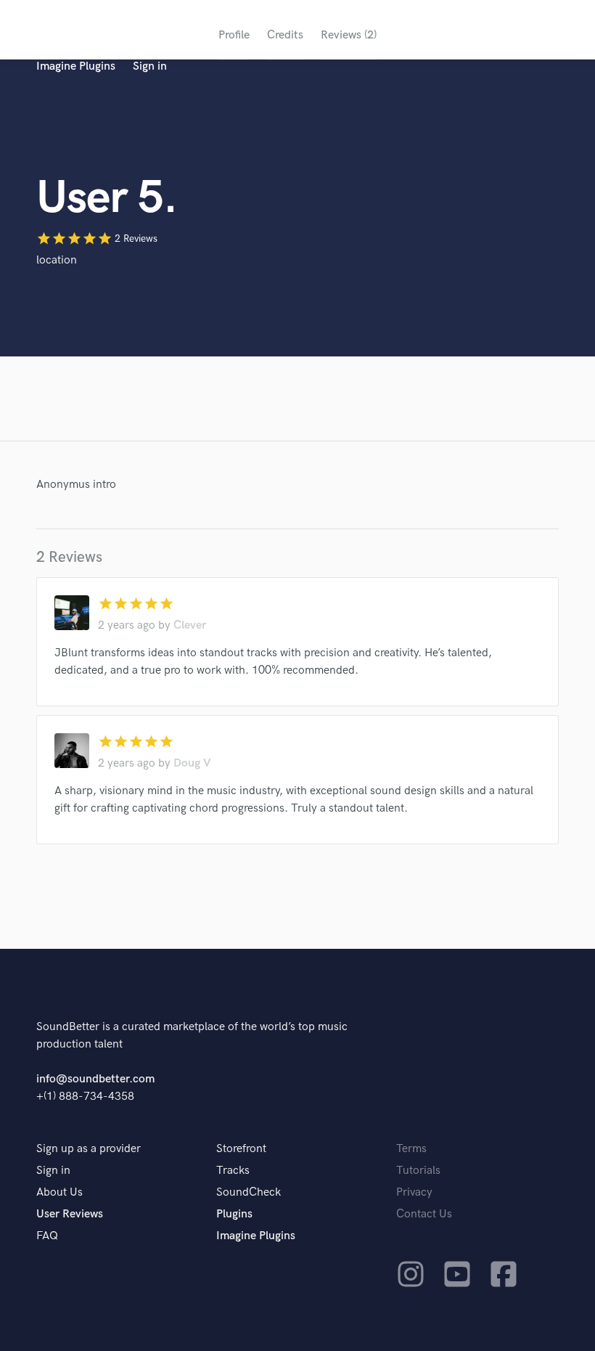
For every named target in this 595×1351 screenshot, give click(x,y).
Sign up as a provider (88, 1149)
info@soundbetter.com (95, 1079)
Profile (234, 35)
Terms (411, 1149)
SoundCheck (248, 1192)
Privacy (414, 1192)
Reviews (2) (349, 35)
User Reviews (69, 1214)
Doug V (192, 763)
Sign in (150, 66)
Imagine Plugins (75, 66)
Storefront (241, 1149)
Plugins (234, 1214)
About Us (59, 1192)
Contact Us (424, 1214)
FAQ (47, 1236)
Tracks (233, 1170)
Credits (285, 35)
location (56, 260)
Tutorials (418, 1170)
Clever (189, 625)
